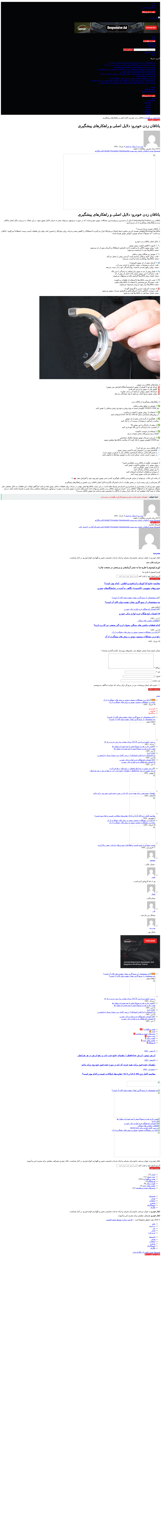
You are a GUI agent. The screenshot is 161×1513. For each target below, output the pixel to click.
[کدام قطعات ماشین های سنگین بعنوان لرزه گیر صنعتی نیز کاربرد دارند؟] (149, 621)
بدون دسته (151, 1036)
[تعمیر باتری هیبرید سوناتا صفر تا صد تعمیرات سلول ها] (133, 746)
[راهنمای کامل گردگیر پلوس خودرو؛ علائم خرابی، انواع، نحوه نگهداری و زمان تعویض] (137, 1157)
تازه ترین (152, 709)
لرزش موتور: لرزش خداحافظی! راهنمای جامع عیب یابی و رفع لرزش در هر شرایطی (122, 771)
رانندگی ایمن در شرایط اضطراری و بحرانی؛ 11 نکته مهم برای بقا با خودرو (127, 83)
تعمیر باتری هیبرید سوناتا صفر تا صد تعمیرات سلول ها (134, 67)
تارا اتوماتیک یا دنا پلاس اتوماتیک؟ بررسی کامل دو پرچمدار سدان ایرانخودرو (126, 69)
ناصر (153, 877)
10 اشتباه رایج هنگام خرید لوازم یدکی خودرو (138, 72)
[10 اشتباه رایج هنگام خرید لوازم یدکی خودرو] (142, 609)
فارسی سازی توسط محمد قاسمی (119, 1220)
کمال (153, 894)
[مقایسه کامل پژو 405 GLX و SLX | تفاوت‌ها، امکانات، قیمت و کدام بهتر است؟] (142, 814)
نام (158, 672)
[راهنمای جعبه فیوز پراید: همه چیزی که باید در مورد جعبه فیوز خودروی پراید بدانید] (142, 791)
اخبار (153, 39)
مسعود (152, 860)
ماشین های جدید (149, 1040)
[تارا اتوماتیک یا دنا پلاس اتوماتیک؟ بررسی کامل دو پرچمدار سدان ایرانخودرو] (151, 753)
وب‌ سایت (156, 681)
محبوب (152, 711)
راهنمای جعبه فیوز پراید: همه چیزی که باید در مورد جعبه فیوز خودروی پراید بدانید (124, 793)
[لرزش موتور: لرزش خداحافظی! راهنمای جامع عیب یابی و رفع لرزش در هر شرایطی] (132, 768)
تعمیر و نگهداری (149, 41)
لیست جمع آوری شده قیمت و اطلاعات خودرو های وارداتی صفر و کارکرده (126, 845)
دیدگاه (157, 668)
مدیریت (140, 146)
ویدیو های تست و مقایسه (145, 1034)
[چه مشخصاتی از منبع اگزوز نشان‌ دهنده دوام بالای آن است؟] (136, 598)
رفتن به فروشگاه (148, 12)
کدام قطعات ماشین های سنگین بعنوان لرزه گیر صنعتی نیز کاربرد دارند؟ (127, 74)
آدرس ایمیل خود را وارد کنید (149, 576)
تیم (154, 1228)
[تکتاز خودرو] (154, 18)
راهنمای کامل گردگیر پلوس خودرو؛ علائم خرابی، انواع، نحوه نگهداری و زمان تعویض (123, 80)
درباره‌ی (152, 1226)
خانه (153, 37)
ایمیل (157, 676)
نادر (154, 911)
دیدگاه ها (152, 713)
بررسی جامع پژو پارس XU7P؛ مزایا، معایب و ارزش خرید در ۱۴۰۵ (129, 65)
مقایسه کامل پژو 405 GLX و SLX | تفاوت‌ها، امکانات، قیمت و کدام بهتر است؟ (124, 816)
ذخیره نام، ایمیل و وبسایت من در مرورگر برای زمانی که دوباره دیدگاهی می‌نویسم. (125, 685)
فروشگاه (151, 45)
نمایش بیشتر (155, 522)
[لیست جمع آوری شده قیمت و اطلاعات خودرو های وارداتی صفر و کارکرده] (142, 843)
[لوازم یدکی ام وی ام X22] (145, 1128)
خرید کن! (151, 1233)
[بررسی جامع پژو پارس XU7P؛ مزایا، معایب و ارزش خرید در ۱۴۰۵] (142, 740)
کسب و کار (151, 43)
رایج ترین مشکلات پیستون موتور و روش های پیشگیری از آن (132, 78)
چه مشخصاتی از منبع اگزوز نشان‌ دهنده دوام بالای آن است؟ (132, 63)
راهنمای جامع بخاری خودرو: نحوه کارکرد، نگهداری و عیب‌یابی (124, 497)
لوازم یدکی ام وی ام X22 (145, 76)
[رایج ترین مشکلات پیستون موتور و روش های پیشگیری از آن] (136, 632)
